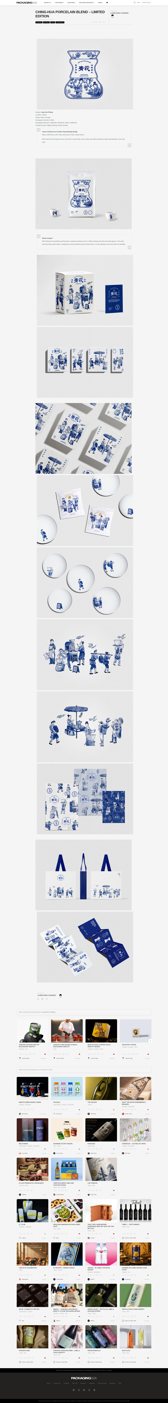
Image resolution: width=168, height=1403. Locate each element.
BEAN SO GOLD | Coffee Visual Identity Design (99, 1045)
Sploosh (56, 1102)
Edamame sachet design (62, 1143)
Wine (94, 1185)
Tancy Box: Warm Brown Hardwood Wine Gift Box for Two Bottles (101, 1226)
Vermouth (60, 1270)
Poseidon (91, 1143)
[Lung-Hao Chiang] (112, 16)
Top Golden (92, 1102)
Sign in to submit (107, 1370)
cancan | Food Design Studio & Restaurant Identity (65, 1045)
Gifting (20, 1270)
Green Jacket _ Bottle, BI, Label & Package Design (101, 1310)
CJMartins (24, 1194)
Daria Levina (59, 1113)
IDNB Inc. (93, 1279)
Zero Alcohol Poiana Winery (133, 1309)
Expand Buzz (128, 1279)
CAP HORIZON (92, 1183)
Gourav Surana (59, 1153)
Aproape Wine (24, 1350)
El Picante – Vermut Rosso (63, 1268)
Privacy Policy (102, 1383)
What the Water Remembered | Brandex (134, 1103)
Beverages (46, 22)
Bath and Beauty (57, 1104)
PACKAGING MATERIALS (86, 2)
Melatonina (23, 1143)
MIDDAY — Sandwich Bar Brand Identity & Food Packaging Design (66, 1310)
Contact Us (56, 1383)
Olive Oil (89, 1104)
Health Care (21, 1226)
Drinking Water (131, 1106)
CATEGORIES (59, 2)
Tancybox (93, 1237)
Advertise (92, 1383)
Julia (23, 1320)
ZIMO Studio (93, 1113)
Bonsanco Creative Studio (130, 1237)
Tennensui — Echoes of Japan (134, 1143)
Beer (59, 1187)
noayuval (24, 1237)
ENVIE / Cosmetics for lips (29, 1309)
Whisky (94, 1313)
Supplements (28, 1226)
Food (26, 1049)
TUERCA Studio (59, 1279)
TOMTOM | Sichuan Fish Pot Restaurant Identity (29, 1045)
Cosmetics (64, 1104)
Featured (83, 1383)
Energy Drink (27, 1104)
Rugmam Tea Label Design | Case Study (134, 1269)
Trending (66, 1383)
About (48, 1383)
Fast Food (62, 1313)
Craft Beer (64, 1187)
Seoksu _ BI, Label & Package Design (99, 1269)
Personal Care (71, 1104)
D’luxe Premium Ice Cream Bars (31, 1183)
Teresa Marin (24, 1153)
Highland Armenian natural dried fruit (66, 1225)
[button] (134, 2)
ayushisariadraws (60, 1194)
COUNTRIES (71, 2)
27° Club (22, 1224)
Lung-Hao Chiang (119, 13)
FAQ (119, 1383)
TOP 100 (74, 1383)
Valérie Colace (94, 1153)
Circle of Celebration (28, 1268)
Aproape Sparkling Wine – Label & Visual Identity (66, 1351)
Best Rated (39, 22)
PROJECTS (47, 2)
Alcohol (55, 1187)
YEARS (100, 2)
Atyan (57, 1237)
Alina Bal (58, 1320)
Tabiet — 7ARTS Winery (131, 1224)
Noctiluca (126, 1350)
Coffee (52, 22)
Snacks (26, 1185)
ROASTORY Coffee (129, 1044)
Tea (129, 1272)
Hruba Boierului (94, 1350)
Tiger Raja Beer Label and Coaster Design (63, 1184)
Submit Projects (146, 2)
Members (112, 1383)
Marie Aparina (25, 1113)
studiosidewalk (25, 1279)
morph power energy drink (30, 1102)
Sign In (139, 2)
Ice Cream (21, 1185)
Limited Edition (60, 22)
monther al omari (128, 1113)
